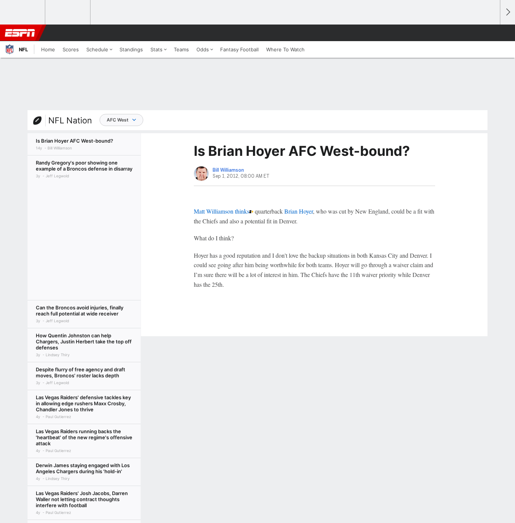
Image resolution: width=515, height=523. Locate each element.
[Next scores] (507, 12)
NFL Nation (70, 120)
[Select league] (23, 12)
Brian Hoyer (298, 211)
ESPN (20, 33)
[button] (491, 33)
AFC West (118, 120)
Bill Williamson (228, 170)
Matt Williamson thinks (221, 211)
